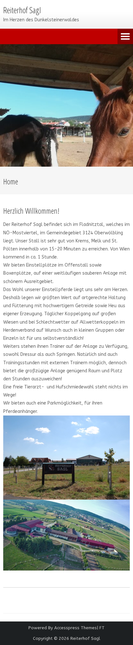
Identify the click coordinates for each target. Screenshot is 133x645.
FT (102, 627)
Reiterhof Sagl (85, 638)
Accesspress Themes (75, 627)
